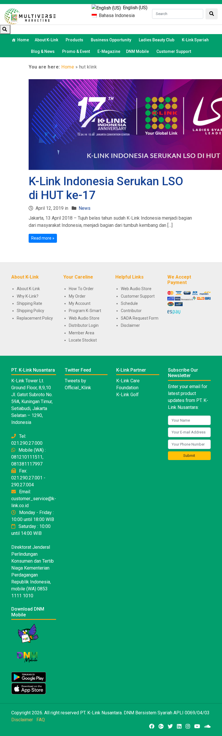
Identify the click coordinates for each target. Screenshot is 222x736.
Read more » (42, 238)
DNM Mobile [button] (137, 51)
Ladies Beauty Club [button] (156, 40)
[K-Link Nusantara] (30, 16)
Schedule (129, 303)
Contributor (131, 310)
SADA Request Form (139, 318)
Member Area (81, 333)
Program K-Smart (85, 310)
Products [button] (74, 40)
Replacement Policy (35, 318)
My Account (79, 303)
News (84, 208)
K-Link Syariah (195, 40)
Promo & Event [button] (76, 51)
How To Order (81, 288)
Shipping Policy (30, 310)
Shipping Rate (29, 303)
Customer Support (173, 51)
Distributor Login (84, 325)
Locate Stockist (83, 340)
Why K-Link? (27, 296)
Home (23, 40)
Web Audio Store (84, 318)
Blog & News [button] (43, 51)
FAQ (40, 719)
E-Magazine (108, 51)
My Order (77, 296)
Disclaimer (130, 325)
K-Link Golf (127, 394)
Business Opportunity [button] (111, 40)
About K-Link (28, 288)
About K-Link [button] (46, 40)
